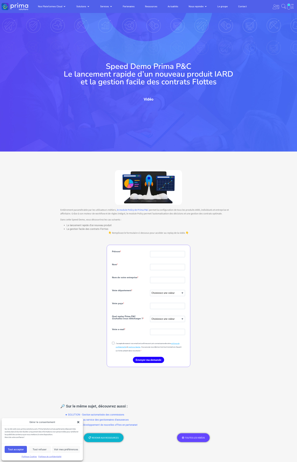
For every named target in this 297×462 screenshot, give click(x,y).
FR (292, 5)
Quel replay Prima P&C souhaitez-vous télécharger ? (127, 317)
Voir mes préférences (66, 449)
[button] (78, 422)
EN (292, 8)
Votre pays (117, 303)
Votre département (121, 290)
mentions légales (134, 347)
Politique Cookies (29, 456)
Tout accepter (16, 449)
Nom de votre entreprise (124, 277)
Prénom (116, 251)
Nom (114, 264)
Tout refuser (40, 449)
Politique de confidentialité (49, 456)
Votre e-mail (118, 329)
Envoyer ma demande (148, 360)
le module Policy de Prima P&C (132, 209)
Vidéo (148, 99)
